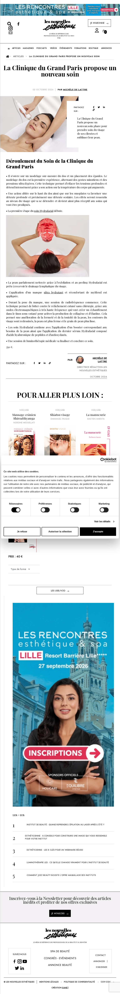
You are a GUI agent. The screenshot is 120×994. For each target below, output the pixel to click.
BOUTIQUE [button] (93, 48)
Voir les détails (102, 521)
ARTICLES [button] (16, 48)
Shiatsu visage (60, 415)
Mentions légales (49, 981)
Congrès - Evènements (60, 958)
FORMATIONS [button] (80, 48)
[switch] (45, 509)
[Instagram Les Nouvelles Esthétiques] (19, 961)
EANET (65, 987)
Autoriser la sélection (60, 531)
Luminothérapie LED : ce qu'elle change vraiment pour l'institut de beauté (68, 862)
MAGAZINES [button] (28, 48)
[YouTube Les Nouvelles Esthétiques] (24, 961)
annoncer (99, 961)
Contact (100, 955)
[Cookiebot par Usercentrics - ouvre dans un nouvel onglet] (102, 460)
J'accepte (98, 531)
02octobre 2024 (43, 89)
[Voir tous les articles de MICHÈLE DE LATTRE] (80, 360)
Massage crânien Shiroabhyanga (24, 416)
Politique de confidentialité (79, 981)
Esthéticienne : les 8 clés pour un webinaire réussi (55, 849)
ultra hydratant (53, 292)
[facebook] (93, 107)
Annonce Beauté (60, 965)
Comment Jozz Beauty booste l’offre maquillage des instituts (61, 875)
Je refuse (22, 531)
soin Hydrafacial (43, 211)
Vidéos (53, 48)
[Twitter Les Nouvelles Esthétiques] (17, 968)
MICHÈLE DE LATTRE (75, 89)
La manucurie (96, 415)
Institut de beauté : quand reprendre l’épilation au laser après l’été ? (65, 824)
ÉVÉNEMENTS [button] (66, 48)
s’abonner (101, 967)
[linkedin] (104, 107)
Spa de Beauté (60, 951)
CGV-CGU (105, 981)
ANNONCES (106, 48)
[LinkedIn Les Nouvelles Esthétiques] (22, 968)
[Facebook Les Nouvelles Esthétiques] (14, 961)
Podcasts (42, 48)
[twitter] (98, 107)
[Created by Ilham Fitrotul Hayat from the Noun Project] (96, 30)
